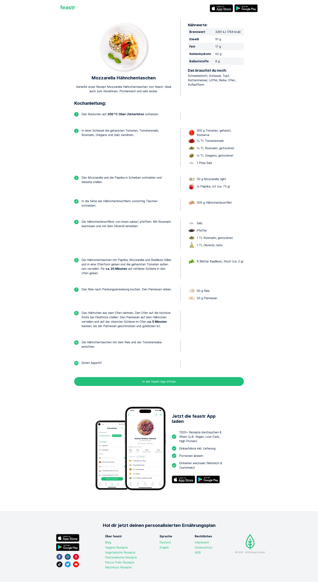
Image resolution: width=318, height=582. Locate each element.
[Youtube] (76, 564)
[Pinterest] (76, 557)
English (164, 547)
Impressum (202, 542)
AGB (198, 552)
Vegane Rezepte (116, 547)
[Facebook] (59, 557)
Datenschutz (203, 547)
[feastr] (67, 8)
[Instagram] (68, 557)
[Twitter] (68, 564)
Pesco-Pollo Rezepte (119, 562)
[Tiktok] (59, 564)
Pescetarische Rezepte (121, 557)
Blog (108, 542)
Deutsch (165, 542)
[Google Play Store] (246, 8)
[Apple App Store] (221, 8)
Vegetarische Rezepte (120, 552)
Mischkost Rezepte (118, 567)
